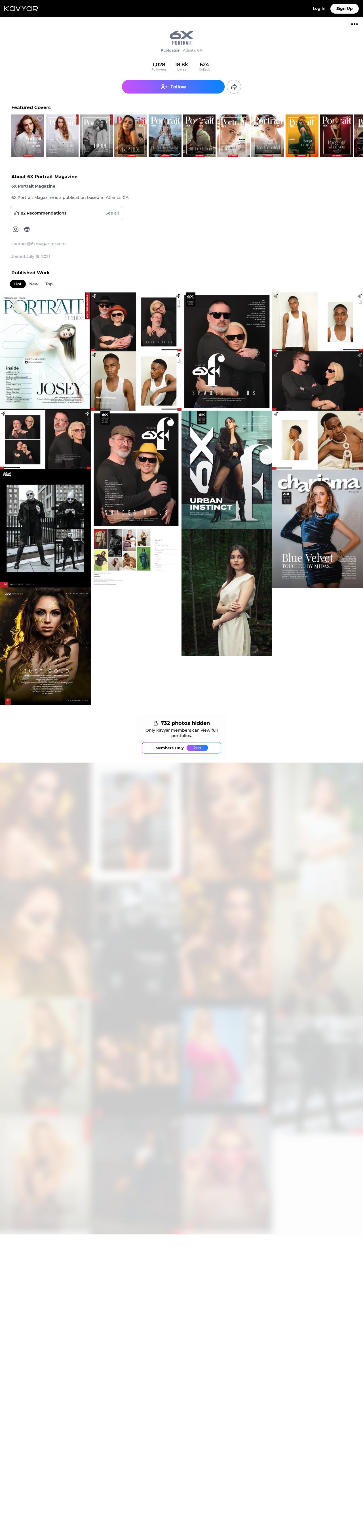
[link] (181, 49)
